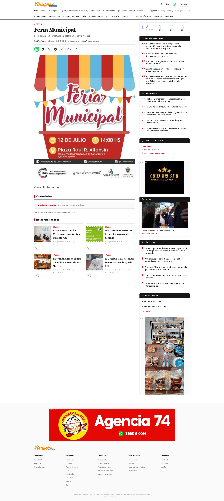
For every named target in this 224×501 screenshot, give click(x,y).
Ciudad (38, 24)
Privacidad (133, 471)
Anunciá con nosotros (137, 467)
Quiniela (158, 16)
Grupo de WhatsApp (105, 474)
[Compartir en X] (49, 49)
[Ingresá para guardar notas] (76, 49)
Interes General (71, 16)
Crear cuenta (102, 460)
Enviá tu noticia (103, 463)
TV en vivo (69, 485)
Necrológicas (143, 16)
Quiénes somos (134, 460)
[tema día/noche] (167, 4)
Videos (124, 16)
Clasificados (96, 16)
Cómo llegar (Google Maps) (154, 153)
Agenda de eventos (72, 467)
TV (132, 16)
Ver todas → (147, 311)
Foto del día (112, 16)
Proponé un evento (104, 467)
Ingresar (184, 4)
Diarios (169, 16)
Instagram (164, 463)
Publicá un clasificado (105, 471)
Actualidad (40, 16)
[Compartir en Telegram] (55, 49)
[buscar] (160, 4)
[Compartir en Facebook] (43, 49)
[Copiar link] (61, 49)
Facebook (164, 460)
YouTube (164, 467)
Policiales (54, 16)
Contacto (132, 463)
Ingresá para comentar (46, 205)
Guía (84, 16)
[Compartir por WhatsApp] (36, 49)
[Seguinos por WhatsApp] (174, 4)
